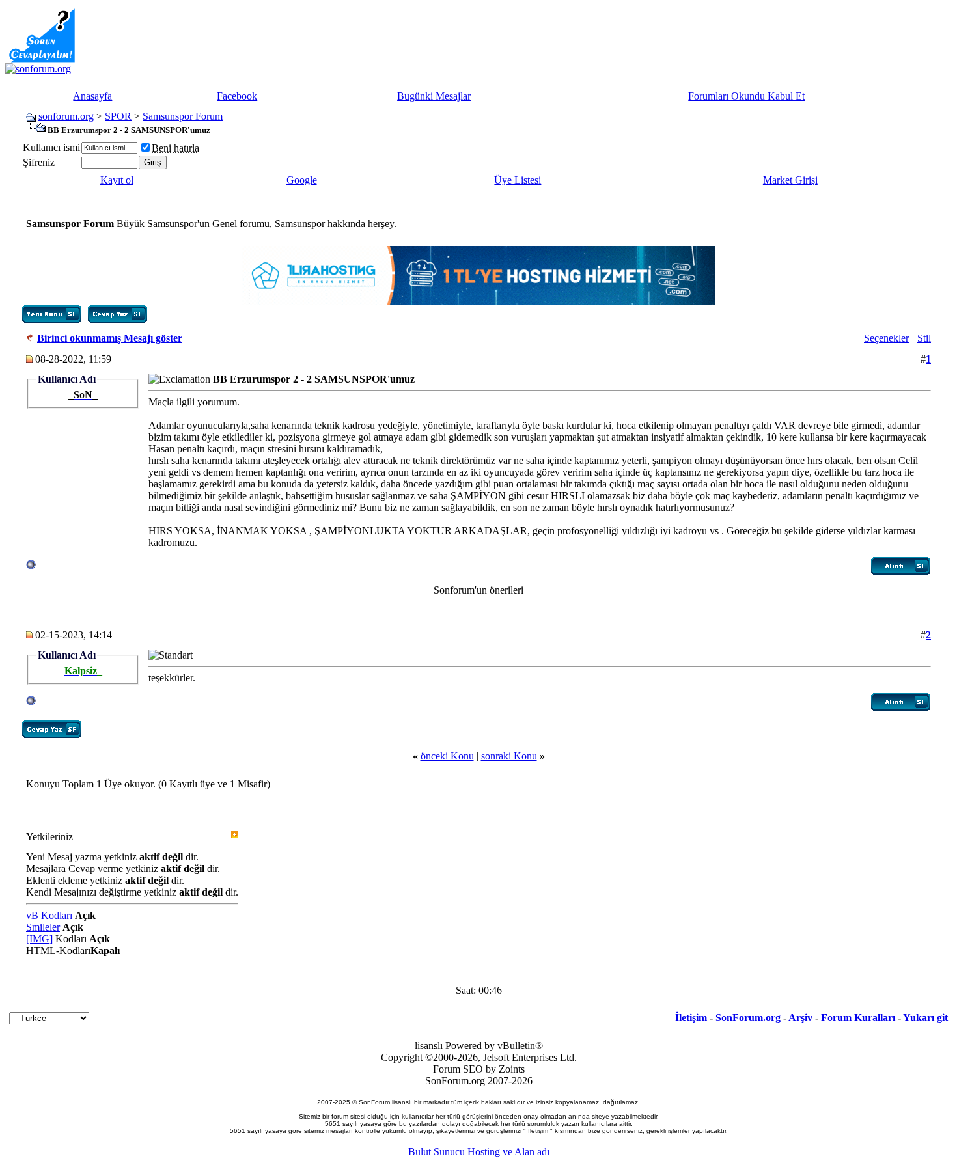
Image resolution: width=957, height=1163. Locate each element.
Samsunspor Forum (183, 116)
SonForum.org (748, 1017)
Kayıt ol (116, 179)
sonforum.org (66, 116)
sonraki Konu (509, 755)
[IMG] (39, 938)
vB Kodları (49, 915)
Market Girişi (790, 179)
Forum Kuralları (858, 1017)
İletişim (691, 1017)
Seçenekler (886, 338)
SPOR (118, 116)
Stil (924, 338)
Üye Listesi (517, 179)
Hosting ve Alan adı (508, 1151)
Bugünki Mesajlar (434, 96)
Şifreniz (39, 162)
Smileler (43, 927)
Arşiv (800, 1017)
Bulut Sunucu (436, 1151)
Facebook (237, 96)
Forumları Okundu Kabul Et (746, 96)
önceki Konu (447, 755)
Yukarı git (925, 1017)
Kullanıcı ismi (51, 147)
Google (301, 179)
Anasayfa (92, 96)
